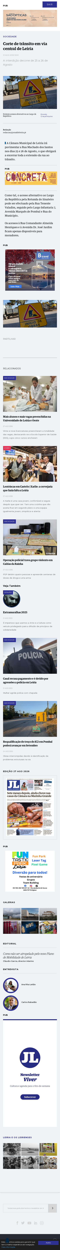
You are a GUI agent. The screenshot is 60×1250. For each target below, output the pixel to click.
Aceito (48, 1243)
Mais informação (8, 1247)
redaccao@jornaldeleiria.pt (14, 133)
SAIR (50, 4)
